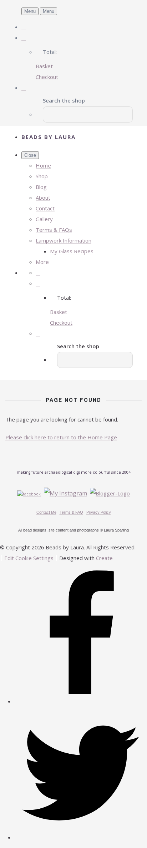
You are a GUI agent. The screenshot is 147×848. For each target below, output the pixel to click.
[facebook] (80, 701)
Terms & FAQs (54, 229)
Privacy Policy (98, 512)
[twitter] (80, 837)
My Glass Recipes (71, 251)
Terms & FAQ (71, 512)
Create (104, 558)
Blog (41, 186)
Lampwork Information (63, 240)
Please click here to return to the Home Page (61, 437)
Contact (45, 208)
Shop (42, 176)
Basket (44, 66)
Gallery (44, 219)
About (43, 197)
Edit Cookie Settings (29, 558)
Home (43, 165)
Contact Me (46, 512)
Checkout (47, 76)
